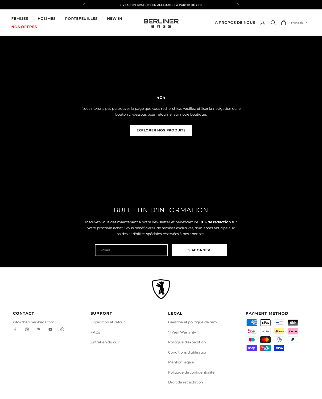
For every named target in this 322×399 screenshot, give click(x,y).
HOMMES (47, 18)
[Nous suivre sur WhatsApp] (62, 329)
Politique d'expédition (187, 342)
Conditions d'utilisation (187, 352)
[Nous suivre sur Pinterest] (39, 329)
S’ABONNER (199, 250)
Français (297, 22)
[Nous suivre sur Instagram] (27, 329)
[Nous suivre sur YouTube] (50, 329)
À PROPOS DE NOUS (235, 22)
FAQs (95, 332)
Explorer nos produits (161, 130)
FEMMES (19, 18)
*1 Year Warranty (182, 332)
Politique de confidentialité (191, 372)
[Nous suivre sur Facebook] (15, 329)
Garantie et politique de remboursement (194, 322)
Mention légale (181, 362)
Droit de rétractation (185, 382)
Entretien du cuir (105, 342)
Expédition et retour (108, 322)
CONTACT (23, 313)
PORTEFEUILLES (81, 18)
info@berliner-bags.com (34, 322)
